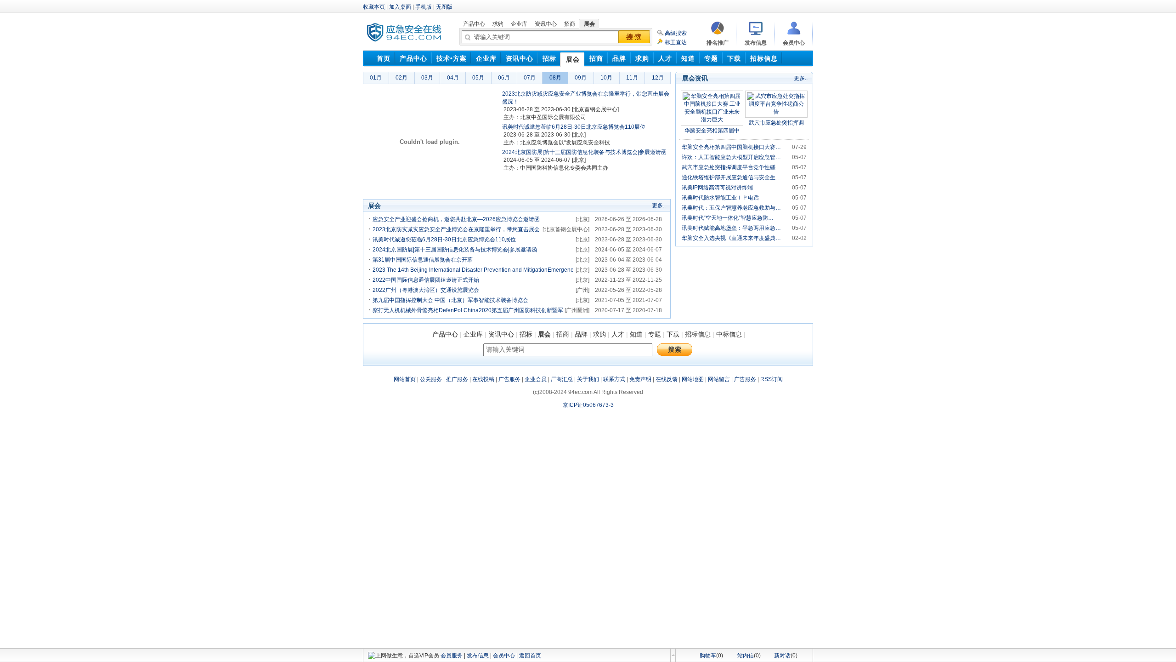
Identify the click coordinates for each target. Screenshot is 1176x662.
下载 (673, 334)
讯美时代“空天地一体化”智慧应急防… (728, 218)
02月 (401, 77)
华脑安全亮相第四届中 (712, 130)
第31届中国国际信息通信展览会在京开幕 (423, 260)
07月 (530, 77)
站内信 (745, 655)
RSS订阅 (771, 379)
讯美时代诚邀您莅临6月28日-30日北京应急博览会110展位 (573, 127)
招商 (562, 334)
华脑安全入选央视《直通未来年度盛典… (731, 238)
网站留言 (719, 379)
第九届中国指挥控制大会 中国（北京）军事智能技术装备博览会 (450, 300)
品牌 (581, 334)
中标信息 (729, 334)
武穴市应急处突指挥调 (776, 123)
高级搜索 (676, 33)
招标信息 (698, 334)
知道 (636, 334)
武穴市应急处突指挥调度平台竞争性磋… (731, 167)
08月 (555, 77)
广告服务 (509, 379)
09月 (581, 77)
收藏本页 (374, 7)
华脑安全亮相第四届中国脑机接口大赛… (731, 147)
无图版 (444, 7)
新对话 (782, 655)
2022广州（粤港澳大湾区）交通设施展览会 (426, 290)
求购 (599, 334)
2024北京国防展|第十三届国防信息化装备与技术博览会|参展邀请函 (584, 152)
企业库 (473, 334)
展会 (544, 334)
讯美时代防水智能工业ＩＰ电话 (720, 197)
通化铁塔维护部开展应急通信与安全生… (731, 177)
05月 (478, 77)
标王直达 (676, 42)
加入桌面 (400, 7)
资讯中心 (501, 334)
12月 (658, 77)
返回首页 (530, 655)
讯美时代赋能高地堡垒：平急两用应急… (731, 228)
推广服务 (457, 379)
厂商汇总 (562, 379)
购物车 (708, 655)
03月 (427, 77)
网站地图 (693, 379)
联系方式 (614, 379)
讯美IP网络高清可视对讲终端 (717, 187)
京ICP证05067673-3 (588, 405)
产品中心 (445, 334)
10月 (606, 77)
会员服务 (452, 655)
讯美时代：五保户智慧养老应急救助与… (731, 208)
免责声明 (640, 379)
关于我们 (588, 379)
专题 (654, 334)
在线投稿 (483, 379)
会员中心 (504, 655)
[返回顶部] (673, 655)
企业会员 (536, 379)
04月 (453, 77)
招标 (526, 334)
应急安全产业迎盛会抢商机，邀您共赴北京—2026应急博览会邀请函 (456, 219)
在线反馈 (667, 379)
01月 (376, 77)
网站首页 (405, 379)
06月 (504, 77)
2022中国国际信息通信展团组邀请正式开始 (426, 280)
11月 (632, 77)
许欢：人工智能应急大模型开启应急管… (731, 157)
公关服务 (431, 379)
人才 (617, 334)
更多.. (659, 205)
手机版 (423, 7)
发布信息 (478, 655)
